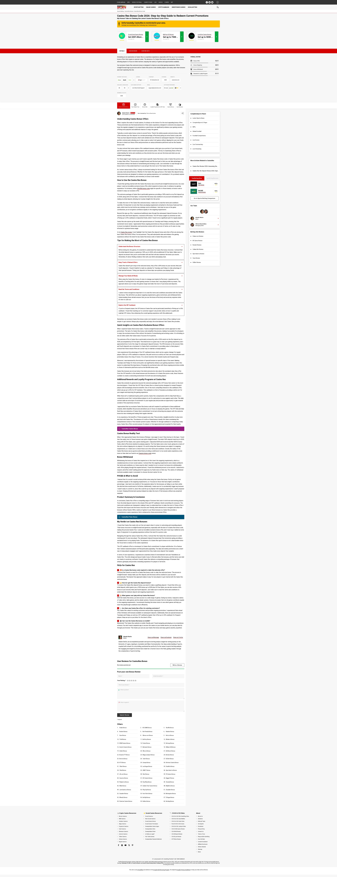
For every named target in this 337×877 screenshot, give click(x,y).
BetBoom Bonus (170, 751)
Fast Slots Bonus (147, 793)
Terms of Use (201, 834)
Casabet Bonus (123, 793)
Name (120, 676)
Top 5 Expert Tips (135, 107)
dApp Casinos (122, 823)
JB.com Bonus (123, 774)
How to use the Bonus (123, 107)
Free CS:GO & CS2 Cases (178, 823)
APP (172, 2)
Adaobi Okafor (125, 113)
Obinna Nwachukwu (200, 224)
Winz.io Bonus (146, 751)
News (199, 851)
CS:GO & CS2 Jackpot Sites (179, 826)
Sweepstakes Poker (150, 831)
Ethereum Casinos (123, 831)
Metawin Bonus (147, 747)
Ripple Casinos (123, 841)
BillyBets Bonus (170, 786)
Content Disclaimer (202, 841)
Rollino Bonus (146, 801)
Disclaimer (200, 826)
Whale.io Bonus (170, 739)
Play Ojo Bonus (147, 789)
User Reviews (180, 107)
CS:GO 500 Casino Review (178, 829)
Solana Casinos (123, 839)
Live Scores (196, 140)
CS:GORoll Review (176, 831)
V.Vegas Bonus (170, 797)
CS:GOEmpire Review (177, 834)
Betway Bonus (170, 743)
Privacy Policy (201, 829)
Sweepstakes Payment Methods (153, 839)
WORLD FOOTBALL (137, 2)
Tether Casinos (123, 836)
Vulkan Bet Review (198, 249)
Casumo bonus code (145, 453)
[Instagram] (209, 2)
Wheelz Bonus (123, 797)
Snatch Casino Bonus (125, 747)
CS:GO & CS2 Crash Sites (178, 821)
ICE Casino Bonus (147, 778)
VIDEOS (161, 2)
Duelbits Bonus (170, 766)
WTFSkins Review (176, 839)
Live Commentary (198, 144)
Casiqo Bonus (146, 762)
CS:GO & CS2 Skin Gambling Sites (180, 816)
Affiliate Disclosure (202, 844)
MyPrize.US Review (168, 34)
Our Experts (201, 823)
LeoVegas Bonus (147, 766)
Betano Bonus (170, 755)
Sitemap (200, 849)
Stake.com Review (198, 236)
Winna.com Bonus (148, 735)
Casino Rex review (126, 232)
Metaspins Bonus (171, 793)
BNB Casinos (122, 818)
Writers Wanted (202, 846)
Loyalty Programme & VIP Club (157, 107)
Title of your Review (123, 684)
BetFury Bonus (147, 739)
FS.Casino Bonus (170, 774)
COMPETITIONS (148, 2)
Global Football (197, 131)
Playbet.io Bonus (124, 782)
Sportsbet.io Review (198, 253)
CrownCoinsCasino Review (135, 34)
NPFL (128, 2)
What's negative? (124, 702)
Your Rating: (121, 680)
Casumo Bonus (123, 778)
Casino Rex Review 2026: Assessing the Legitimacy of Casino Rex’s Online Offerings (206, 166)
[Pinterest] (132, 845)
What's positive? (124, 689)
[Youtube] (212, 2)
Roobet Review (197, 245)
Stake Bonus (123, 727)
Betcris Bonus (123, 758)
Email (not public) (158, 676)
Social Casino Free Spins (151, 823)
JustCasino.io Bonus (125, 789)
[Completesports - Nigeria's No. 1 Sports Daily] (123, 7)
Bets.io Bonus (170, 735)
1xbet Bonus (146, 758)
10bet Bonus (123, 766)
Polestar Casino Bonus (125, 801)
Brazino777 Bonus (124, 755)
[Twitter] (129, 845)
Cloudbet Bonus (170, 789)
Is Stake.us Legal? (150, 834)
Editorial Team (201, 821)
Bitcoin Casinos (123, 816)
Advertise (200, 818)
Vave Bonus (122, 735)
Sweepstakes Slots (150, 829)
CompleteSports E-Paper (200, 122)
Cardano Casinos (123, 821)
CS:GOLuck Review (176, 836)
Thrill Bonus (122, 739)
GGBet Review (197, 262)
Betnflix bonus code (143, 188)
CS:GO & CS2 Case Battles (178, 818)
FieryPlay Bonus (147, 782)
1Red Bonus (122, 770)
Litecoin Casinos (123, 834)
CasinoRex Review (129, 11)
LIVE (155, 2)
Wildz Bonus (122, 786)
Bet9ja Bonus (146, 797)
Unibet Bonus (123, 751)
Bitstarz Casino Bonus (172, 762)
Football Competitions (199, 135)
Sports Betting (120, 11)
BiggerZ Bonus (170, 778)
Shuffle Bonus (170, 727)
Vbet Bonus (146, 774)
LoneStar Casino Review (204, 34)
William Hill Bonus (171, 747)
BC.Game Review (197, 240)
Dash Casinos (122, 829)
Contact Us (201, 831)
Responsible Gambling (203, 836)
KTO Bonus (122, 762)
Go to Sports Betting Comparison (204, 198)
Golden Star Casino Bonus (150, 786)
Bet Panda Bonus (147, 731)
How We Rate (201, 839)
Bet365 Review (202, 192)
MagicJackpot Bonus (149, 755)
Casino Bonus (170, 107)
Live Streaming (197, 149)
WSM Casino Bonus (124, 743)
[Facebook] (207, 2)
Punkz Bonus (146, 743)
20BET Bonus (146, 770)
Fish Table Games (149, 836)
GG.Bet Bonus (170, 758)
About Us (200, 816)
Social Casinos (149, 816)
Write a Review (177, 665)
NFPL (194, 127)
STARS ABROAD (121, 2)
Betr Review (201, 185)
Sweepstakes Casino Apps (152, 826)
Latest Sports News (198, 118)
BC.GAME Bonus (147, 727)
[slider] (132, 680)
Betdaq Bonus (170, 801)
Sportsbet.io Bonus (171, 770)
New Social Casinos (150, 818)
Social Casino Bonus (150, 821)
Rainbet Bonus (170, 731)
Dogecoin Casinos (123, 826)
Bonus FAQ (144, 107)
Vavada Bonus (170, 782)
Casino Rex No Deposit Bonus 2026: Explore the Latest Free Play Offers (206, 171)
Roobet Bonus (123, 731)
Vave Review (196, 258)
